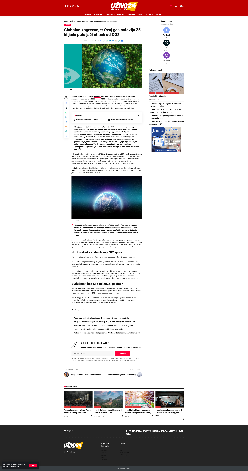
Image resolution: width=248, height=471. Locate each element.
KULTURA (156, 431)
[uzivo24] (124, 6)
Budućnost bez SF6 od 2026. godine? (121, 119)
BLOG (181, 431)
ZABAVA (166, 93)
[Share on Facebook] (101, 40)
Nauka (158, 406)
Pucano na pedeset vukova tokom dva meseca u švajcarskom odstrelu (101, 318)
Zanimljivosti (174, 93)
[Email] (116, 40)
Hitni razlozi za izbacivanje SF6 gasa (87, 119)
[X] (67, 6)
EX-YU (128, 431)
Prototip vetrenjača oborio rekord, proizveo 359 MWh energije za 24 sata (168, 412)
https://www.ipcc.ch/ (81, 310)
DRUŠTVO (67, 25)
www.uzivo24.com (126, 468)
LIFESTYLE (173, 431)
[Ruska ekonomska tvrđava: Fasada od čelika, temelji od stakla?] (78, 399)
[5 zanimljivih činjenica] (166, 83)
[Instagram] (73, 6)
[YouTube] (70, 6)
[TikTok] (75, 6)
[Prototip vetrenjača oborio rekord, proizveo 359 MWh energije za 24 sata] (169, 399)
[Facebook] (65, 6)
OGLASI (129, 434)
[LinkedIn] (78, 6)
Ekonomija (74, 406)
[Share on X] (104, 40)
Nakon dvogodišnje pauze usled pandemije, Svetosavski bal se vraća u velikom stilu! (107, 333)
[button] (33, 465)
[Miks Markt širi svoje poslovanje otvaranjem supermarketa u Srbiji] (139, 399)
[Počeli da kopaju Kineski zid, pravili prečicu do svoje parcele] (108, 399)
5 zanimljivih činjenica (157, 96)
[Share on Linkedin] (110, 40)
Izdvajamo (159, 93)
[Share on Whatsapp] (107, 40)
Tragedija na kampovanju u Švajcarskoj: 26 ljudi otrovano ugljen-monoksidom (104, 322)
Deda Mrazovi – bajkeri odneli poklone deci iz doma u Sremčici (98, 329)
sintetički (97, 97)
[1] (72, 310)
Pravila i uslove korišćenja (11, 466)
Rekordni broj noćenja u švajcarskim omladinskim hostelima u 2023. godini (103, 325)
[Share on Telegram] (113, 40)
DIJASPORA (137, 431)
